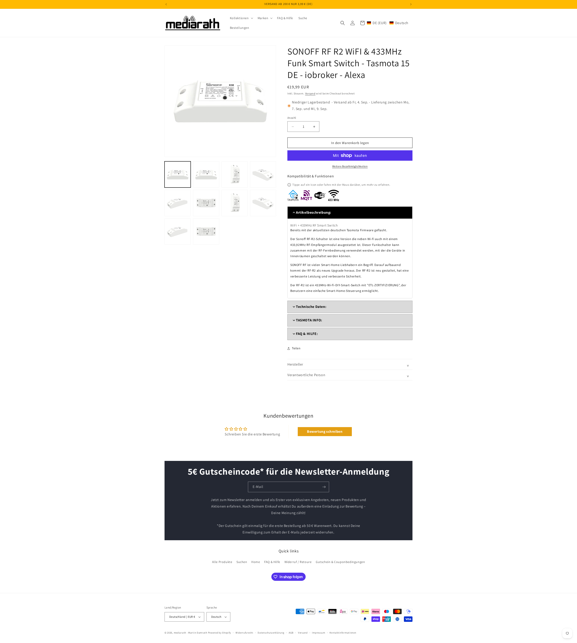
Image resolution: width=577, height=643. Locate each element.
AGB (291, 632)
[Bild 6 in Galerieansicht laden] (206, 203)
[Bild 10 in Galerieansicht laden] (206, 231)
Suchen (241, 562)
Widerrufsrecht (244, 632)
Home (255, 562)
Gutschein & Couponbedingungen (340, 562)
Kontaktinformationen (343, 632)
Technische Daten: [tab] (311, 306)
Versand (310, 93)
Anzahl (291, 118)
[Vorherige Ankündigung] (166, 4)
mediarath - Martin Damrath (190, 632)
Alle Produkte (222, 562)
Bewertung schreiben (324, 431)
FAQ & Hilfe (272, 562)
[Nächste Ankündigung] (411, 4)
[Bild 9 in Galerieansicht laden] (178, 231)
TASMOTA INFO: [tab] (309, 320)
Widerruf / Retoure (298, 562)
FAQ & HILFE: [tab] (307, 333)
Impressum (318, 632)
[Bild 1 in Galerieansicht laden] (178, 174)
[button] (241, 18)
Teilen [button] (296, 348)
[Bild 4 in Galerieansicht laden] (263, 174)
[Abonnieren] (324, 487)
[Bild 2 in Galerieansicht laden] (206, 174)
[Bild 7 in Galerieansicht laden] (235, 203)
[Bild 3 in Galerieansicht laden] (235, 174)
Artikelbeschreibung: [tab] (313, 212)
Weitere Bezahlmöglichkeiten (350, 166)
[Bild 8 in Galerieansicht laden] (263, 203)
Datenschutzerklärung (271, 632)
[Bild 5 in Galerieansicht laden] (178, 203)
